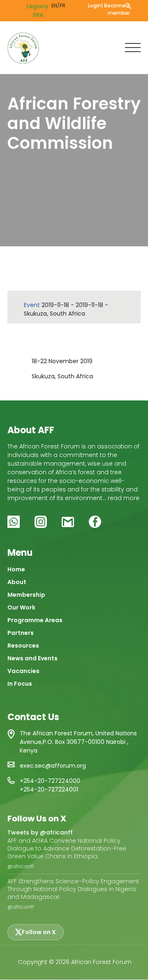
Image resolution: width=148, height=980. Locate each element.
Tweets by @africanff (40, 832)
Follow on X (39, 932)
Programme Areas (34, 620)
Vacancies (23, 671)
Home (16, 569)
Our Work (21, 607)
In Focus (19, 684)
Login (94, 5)
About (16, 582)
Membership (26, 595)
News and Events (32, 658)
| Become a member (115, 9)
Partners (20, 633)
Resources (23, 645)
